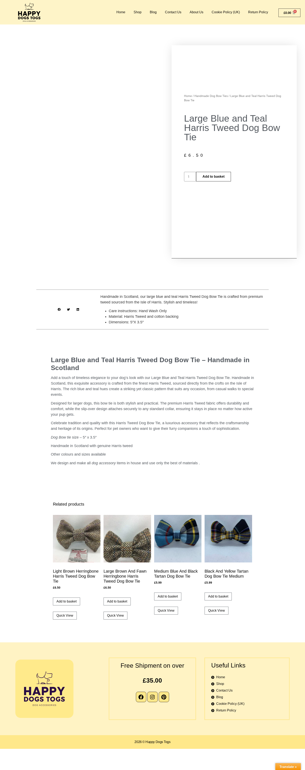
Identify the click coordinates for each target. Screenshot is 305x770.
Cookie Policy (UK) (226, 12)
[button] (59, 309)
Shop (138, 12)
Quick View (64, 615)
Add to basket (213, 176)
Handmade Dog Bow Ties (211, 96)
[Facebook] (141, 697)
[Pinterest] (164, 697)
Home (120, 12)
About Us (196, 12)
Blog (153, 12)
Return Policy (258, 12)
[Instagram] (152, 697)
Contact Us (173, 12)
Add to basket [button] (66, 601)
